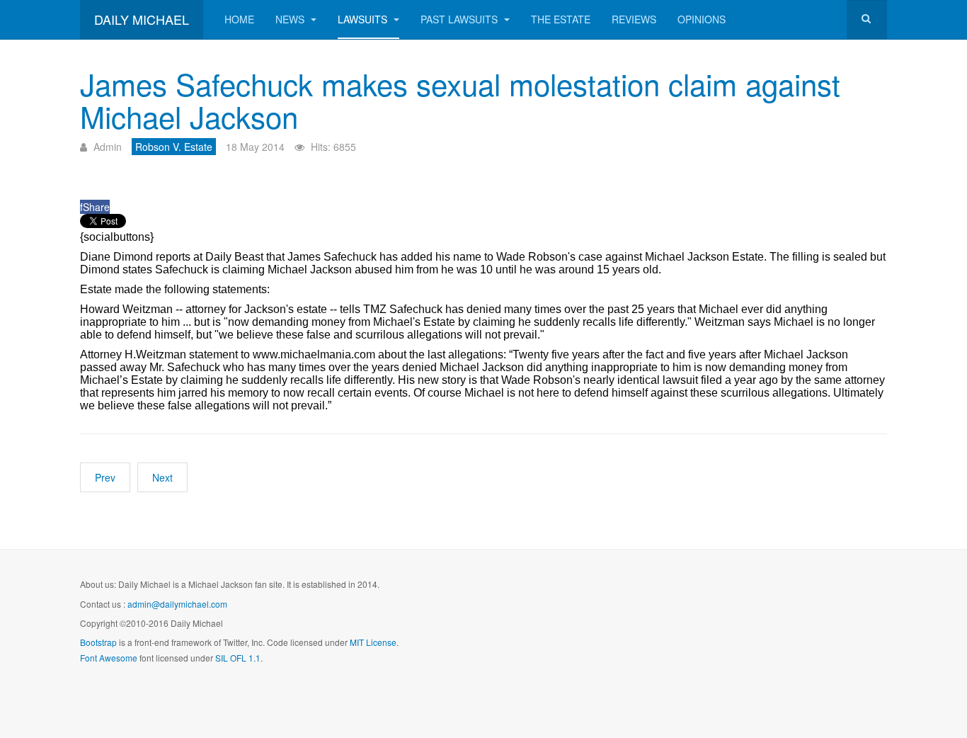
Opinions (701, 19)
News (291, 19)
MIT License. (374, 642)
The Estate (560, 19)
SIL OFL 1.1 (238, 658)
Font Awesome (108, 658)
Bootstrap (98, 642)
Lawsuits (364, 19)
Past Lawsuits (460, 19)
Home (239, 19)
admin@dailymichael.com (177, 604)
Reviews (634, 19)
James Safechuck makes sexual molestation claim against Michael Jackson (460, 99)
